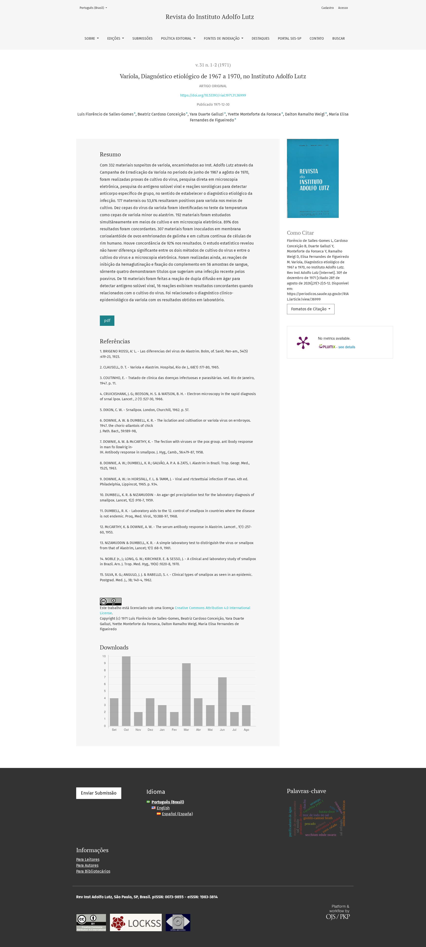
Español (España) (177, 814)
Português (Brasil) (94, 8)
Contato (317, 38)
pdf (107, 320)
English (163, 808)
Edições (114, 38)
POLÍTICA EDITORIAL (177, 38)
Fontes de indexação (222, 38)
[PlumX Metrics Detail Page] (303, 342)
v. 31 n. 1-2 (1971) (213, 65)
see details (346, 346)
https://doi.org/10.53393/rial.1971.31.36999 (213, 95)
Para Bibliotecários (93, 871)
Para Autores (87, 865)
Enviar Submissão (99, 793)
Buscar (338, 38)
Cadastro (327, 8)
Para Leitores (87, 859)
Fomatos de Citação (309, 309)
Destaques (260, 38)
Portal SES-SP (289, 38)
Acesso (343, 8)
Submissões (142, 38)
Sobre (90, 38)
